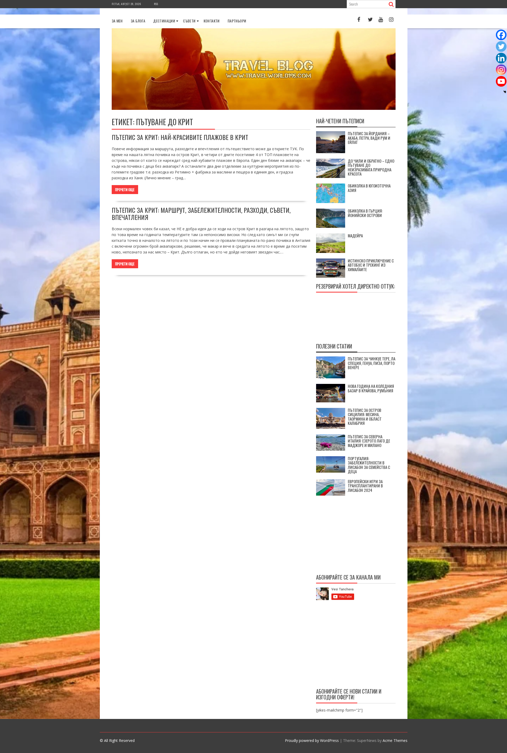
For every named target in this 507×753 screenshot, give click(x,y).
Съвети (189, 20)
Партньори (237, 20)
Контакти (212, 20)
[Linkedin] (501, 58)
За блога (138, 20)
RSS (156, 4)
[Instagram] (501, 69)
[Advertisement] (356, 645)
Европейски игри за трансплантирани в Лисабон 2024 (365, 485)
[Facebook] (501, 35)
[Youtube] (501, 81)
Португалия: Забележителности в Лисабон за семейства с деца (369, 464)
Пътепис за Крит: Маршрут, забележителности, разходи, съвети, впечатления (201, 213)
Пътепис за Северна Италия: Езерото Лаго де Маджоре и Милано (369, 441)
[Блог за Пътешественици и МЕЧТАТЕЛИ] (254, 108)
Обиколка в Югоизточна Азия (369, 188)
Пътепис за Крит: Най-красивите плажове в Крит (180, 137)
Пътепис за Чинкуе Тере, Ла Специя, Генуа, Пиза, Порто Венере (371, 363)
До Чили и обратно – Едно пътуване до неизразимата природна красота (371, 167)
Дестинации (164, 20)
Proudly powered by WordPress (312, 740)
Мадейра (355, 235)
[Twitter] (501, 46)
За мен (117, 20)
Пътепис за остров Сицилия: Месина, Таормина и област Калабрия (365, 416)
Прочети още (124, 189)
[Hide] (505, 92)
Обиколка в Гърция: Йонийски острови (365, 213)
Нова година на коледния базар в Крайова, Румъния (371, 388)
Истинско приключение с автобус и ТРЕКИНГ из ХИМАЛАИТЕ (371, 265)
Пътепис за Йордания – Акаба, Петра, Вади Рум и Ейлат (369, 137)
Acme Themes (395, 740)
